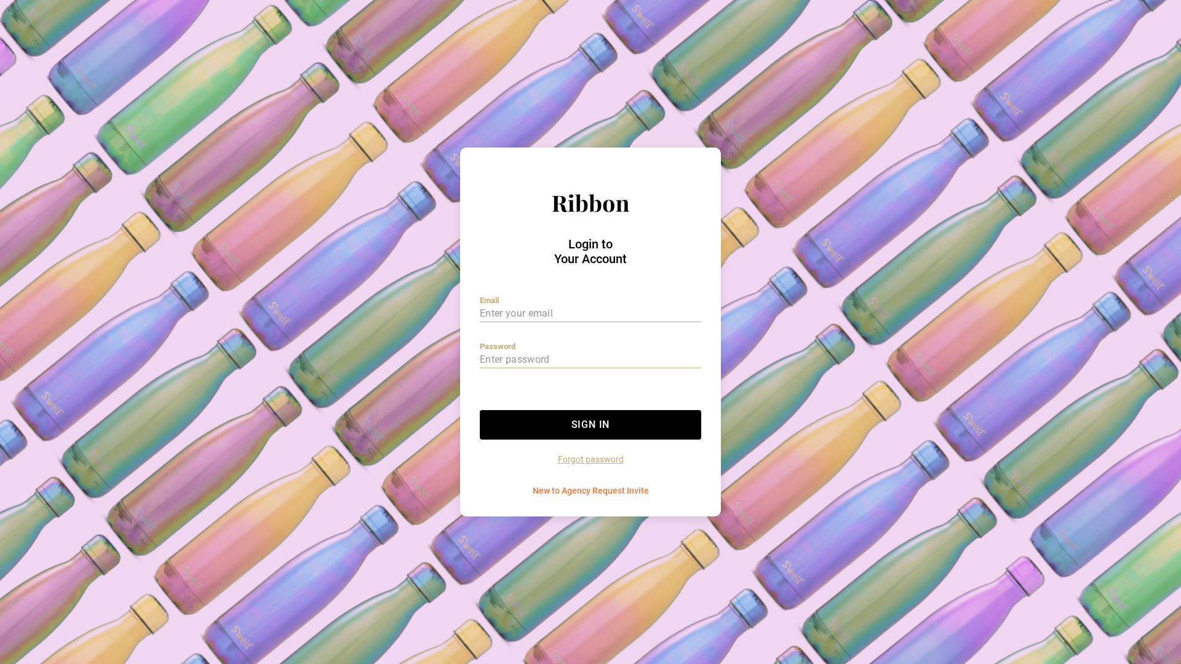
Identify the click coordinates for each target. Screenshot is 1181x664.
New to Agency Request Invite (591, 491)
